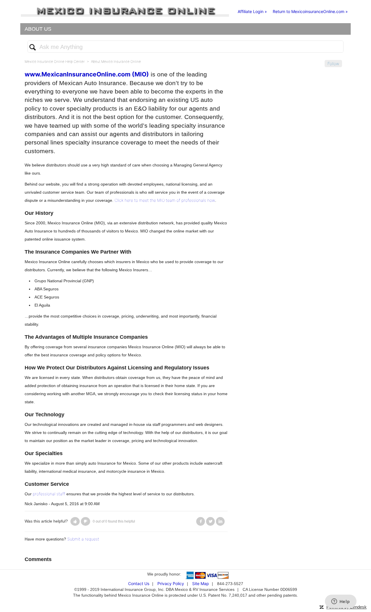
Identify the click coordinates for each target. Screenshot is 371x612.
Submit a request (83, 538)
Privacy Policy (170, 583)
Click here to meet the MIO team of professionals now (164, 200)
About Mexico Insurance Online (116, 61)
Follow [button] (333, 63)
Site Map (200, 583)
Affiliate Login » (252, 11)
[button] (75, 521)
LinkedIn (220, 521)
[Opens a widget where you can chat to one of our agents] (341, 602)
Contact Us (138, 583)
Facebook (200, 521)
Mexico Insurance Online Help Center (55, 61)
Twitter (210, 521)
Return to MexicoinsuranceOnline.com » (310, 11)
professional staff (49, 493)
